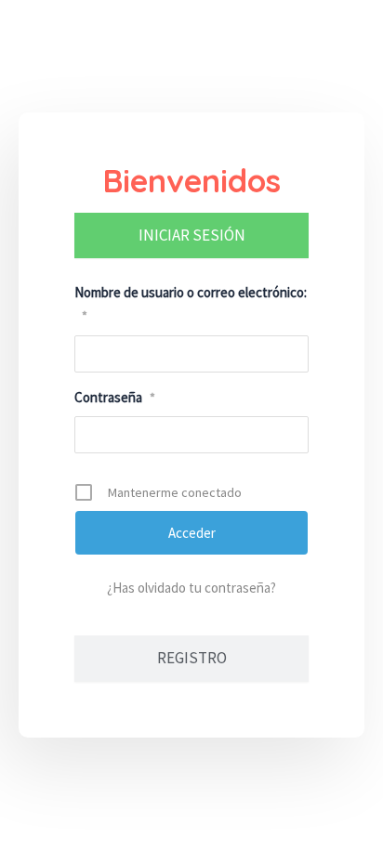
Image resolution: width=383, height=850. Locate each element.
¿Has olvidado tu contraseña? (191, 587)
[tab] (191, 236)
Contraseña (114, 397)
